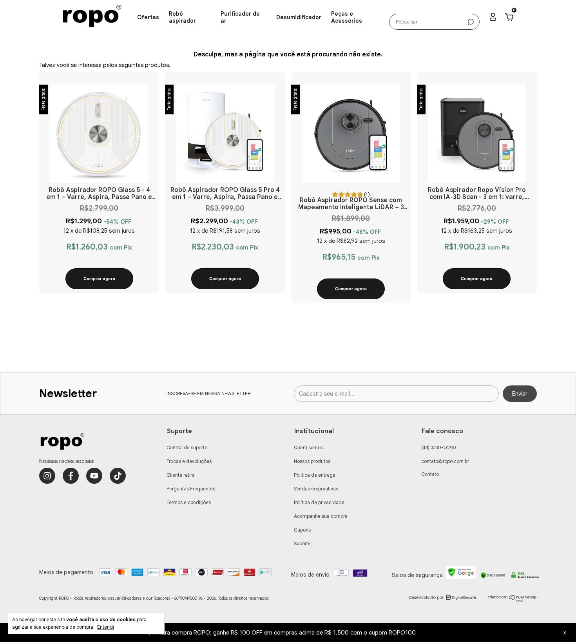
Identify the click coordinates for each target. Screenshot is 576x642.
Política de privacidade (319, 502)
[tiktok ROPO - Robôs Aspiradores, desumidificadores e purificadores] (118, 476)
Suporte (302, 543)
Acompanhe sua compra (321, 516)
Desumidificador (298, 17)
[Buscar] (471, 22)
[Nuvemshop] (512, 600)
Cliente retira (181, 475)
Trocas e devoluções (189, 461)
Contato (430, 474)
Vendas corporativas (316, 489)
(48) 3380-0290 (438, 447)
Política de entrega (314, 475)
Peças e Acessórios (346, 17)
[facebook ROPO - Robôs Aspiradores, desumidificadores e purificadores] (71, 476)
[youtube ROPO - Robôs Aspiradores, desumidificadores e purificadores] (94, 476)
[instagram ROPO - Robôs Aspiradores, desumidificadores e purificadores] (47, 476)
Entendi (105, 627)
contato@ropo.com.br (445, 461)
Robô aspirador (182, 17)
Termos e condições (189, 502)
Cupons (302, 530)
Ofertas (148, 17)
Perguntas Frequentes (191, 489)
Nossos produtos (312, 461)
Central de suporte (187, 447)
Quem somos (308, 447)
